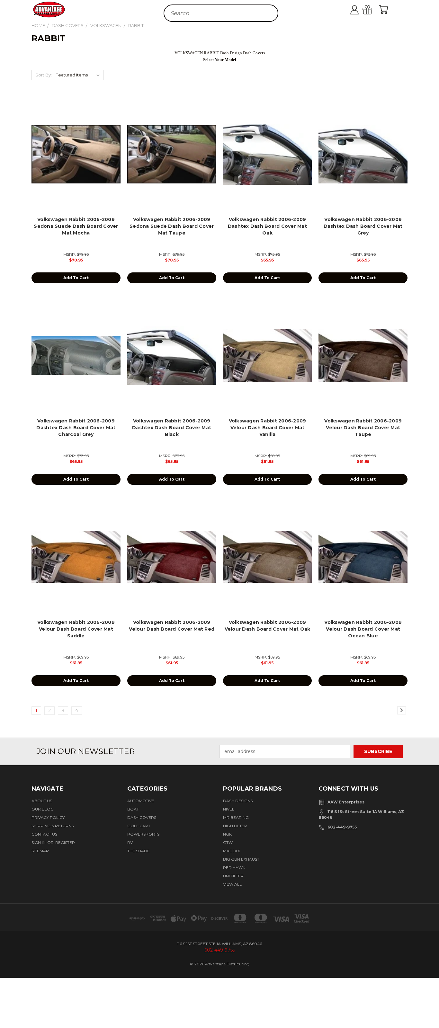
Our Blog (42, 809)
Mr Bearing (236, 817)
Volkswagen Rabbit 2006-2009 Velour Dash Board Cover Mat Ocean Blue (363, 629)
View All (232, 884)
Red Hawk (234, 867)
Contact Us (44, 834)
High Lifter (235, 825)
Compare (74, 159)
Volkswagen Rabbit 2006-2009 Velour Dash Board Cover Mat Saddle (76, 629)
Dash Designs (238, 800)
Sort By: (43, 74)
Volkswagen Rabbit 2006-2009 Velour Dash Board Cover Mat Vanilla (267, 427)
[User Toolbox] (361, 9)
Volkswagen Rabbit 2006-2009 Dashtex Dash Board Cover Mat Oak (267, 226)
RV (130, 842)
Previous (430, 1003)
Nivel (228, 809)
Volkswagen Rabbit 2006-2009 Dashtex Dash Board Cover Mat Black (171, 427)
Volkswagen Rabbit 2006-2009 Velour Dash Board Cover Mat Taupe (363, 427)
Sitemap (40, 850)
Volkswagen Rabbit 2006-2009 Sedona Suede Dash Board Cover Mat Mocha (76, 226)
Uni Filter (233, 875)
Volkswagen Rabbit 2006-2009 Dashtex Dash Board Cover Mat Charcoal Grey (75, 427)
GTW (228, 842)
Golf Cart (138, 825)
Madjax (231, 850)
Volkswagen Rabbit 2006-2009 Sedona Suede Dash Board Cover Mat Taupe (172, 226)
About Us (41, 800)
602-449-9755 (342, 827)
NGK (227, 834)
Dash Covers (141, 817)
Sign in (39, 842)
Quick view (76, 147)
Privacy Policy (48, 817)
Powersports (143, 834)
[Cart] (385, 9)
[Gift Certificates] (374, 9)
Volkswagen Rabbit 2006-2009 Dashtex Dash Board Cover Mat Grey (363, 226)
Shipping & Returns (52, 825)
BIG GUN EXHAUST (241, 859)
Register (65, 842)
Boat (133, 809)
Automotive (140, 800)
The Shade (138, 850)
